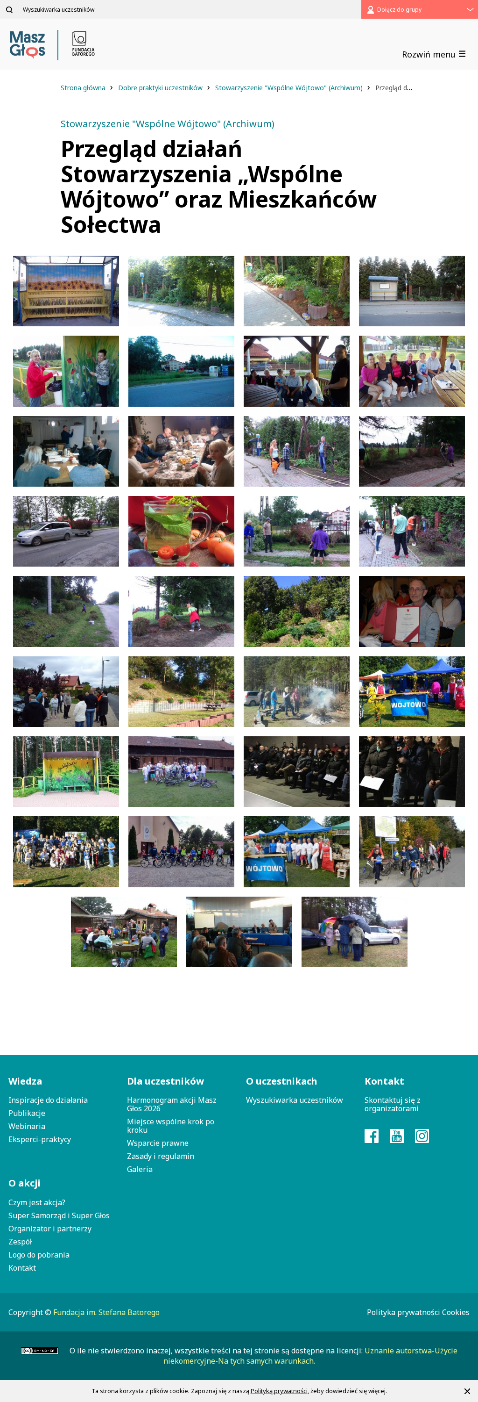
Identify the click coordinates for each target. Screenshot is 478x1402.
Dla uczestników (165, 1081)
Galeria (140, 1169)
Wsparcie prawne (158, 1143)
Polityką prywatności (279, 1391)
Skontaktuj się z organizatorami (393, 1104)
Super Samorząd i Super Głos (59, 1215)
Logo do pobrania (39, 1255)
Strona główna (84, 87)
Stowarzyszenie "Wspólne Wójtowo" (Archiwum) (290, 87)
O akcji (24, 1183)
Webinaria (26, 1126)
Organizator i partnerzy (49, 1228)
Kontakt (22, 1268)
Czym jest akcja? (36, 1202)
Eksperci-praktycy (39, 1139)
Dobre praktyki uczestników (161, 87)
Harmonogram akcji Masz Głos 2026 (172, 1104)
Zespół (20, 1242)
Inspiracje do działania (48, 1100)
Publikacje (26, 1113)
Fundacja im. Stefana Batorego (106, 1312)
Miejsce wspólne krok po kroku (170, 1125)
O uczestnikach (281, 1081)
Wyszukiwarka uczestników (294, 1100)
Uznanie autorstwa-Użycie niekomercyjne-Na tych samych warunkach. (310, 1355)
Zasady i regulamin (160, 1156)
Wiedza (25, 1081)
